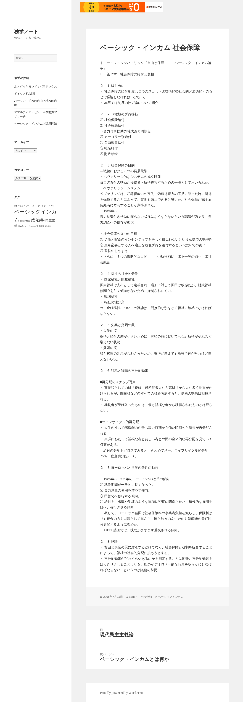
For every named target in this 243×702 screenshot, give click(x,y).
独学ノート (26, 31)
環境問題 (40, 226)
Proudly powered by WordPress (122, 693)
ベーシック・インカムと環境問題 (35, 123)
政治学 (38, 219)
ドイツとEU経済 (24, 94)
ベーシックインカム (171, 597)
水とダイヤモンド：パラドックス (35, 86)
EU (15, 206)
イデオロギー (41, 206)
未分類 (147, 597)
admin (133, 597)
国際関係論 (25, 220)
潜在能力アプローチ (27, 226)
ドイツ (51, 206)
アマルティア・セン (26, 206)
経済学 (48, 226)
